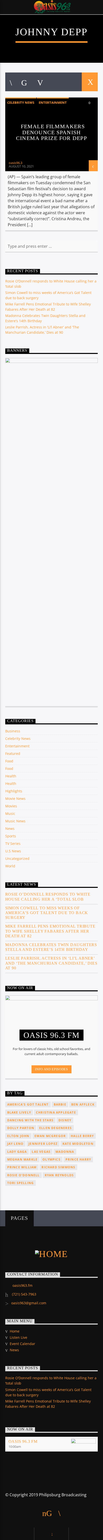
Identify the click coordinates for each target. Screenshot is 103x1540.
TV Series (12, 843)
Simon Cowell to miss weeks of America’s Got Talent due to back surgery (46, 913)
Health (10, 776)
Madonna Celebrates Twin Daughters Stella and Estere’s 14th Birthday (51, 947)
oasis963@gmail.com (28, 1303)
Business (12, 731)
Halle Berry (82, 1136)
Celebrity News (20, 102)
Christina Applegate (56, 1112)
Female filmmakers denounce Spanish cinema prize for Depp (51, 132)
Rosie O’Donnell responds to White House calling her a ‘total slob (47, 896)
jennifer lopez (43, 1144)
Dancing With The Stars (30, 1120)
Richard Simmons (58, 1167)
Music (10, 813)
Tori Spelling (20, 1183)
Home (15, 1331)
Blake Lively (19, 1112)
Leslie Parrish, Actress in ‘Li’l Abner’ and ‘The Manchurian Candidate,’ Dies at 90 (51, 963)
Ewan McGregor (50, 1136)
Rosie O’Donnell (23, 1175)
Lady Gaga (17, 1152)
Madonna (65, 1152)
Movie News (15, 798)
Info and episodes (51, 1069)
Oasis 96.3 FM (23, 1441)
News (9, 828)
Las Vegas (41, 1152)
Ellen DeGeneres (55, 1128)
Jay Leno (15, 1144)
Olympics (51, 1159)
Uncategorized (17, 858)
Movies (11, 806)
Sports (10, 836)
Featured (12, 753)
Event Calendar (22, 1343)
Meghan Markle (22, 1159)
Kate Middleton (78, 1144)
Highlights (13, 791)
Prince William (22, 1167)
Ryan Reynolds (59, 1175)
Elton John (18, 1136)
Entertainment (53, 102)
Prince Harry (78, 1159)
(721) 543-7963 (23, 1294)
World (10, 866)
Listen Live (18, 1337)
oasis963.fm (22, 1285)
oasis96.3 (15, 162)
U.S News (13, 851)
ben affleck (82, 1104)
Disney (64, 1120)
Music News (15, 821)
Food (9, 761)
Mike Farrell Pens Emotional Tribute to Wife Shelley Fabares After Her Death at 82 (50, 931)
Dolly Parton (20, 1128)
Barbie (60, 1104)
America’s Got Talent (28, 1104)
